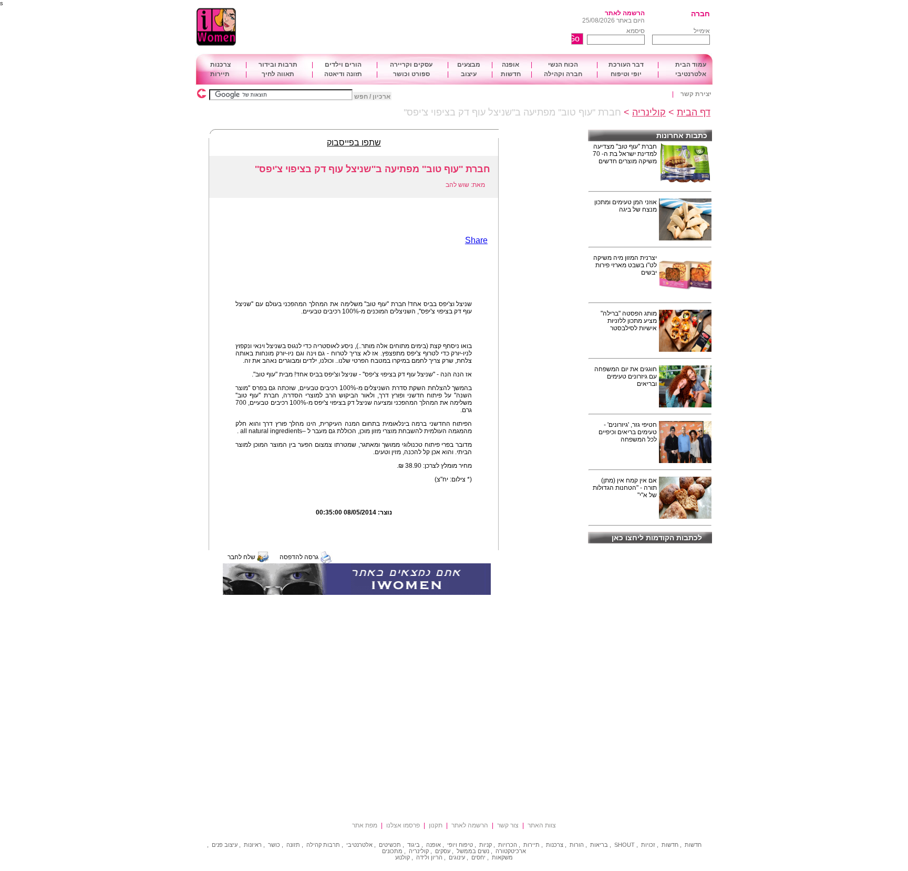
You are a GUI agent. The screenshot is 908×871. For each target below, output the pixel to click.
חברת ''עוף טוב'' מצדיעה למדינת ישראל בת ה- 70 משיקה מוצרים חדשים (625, 154)
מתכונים (392, 851)
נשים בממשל (473, 851)
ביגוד (413, 845)
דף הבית (693, 112)
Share (476, 240)
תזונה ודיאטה (343, 74)
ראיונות (253, 845)
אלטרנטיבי (690, 74)
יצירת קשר (695, 94)
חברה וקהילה (563, 74)
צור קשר (508, 825)
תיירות (220, 74)
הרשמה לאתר (625, 13)
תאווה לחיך (278, 74)
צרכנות (220, 64)
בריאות (599, 845)
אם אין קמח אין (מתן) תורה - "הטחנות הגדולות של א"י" (625, 488)
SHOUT (624, 845)
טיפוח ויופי (460, 845)
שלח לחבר (241, 557)
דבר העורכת (626, 64)
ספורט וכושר (411, 74)
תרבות (331, 845)
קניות (485, 845)
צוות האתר (542, 825)
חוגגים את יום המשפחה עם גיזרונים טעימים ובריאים (625, 376)
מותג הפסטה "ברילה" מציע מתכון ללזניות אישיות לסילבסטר (629, 321)
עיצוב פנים (225, 845)
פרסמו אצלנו (403, 825)
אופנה (510, 64)
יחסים (478, 857)
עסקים (442, 851)
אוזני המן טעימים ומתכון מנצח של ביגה (625, 205)
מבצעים (468, 64)
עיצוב (469, 74)
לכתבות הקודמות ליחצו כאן (657, 537)
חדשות (511, 74)
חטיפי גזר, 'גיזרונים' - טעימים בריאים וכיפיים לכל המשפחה (628, 432)
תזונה (293, 845)
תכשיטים (390, 845)
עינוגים (457, 857)
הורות (577, 845)
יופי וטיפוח (626, 74)
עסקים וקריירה (411, 64)
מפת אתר (364, 825)
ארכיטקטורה (511, 851)
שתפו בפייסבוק (354, 142)
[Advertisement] (425, 27)
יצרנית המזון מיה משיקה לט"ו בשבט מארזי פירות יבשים (625, 265)
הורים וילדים (343, 64)
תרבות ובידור (278, 64)
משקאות (502, 857)
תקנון (435, 825)
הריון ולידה (429, 857)
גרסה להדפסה (299, 557)
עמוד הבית (690, 64)
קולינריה (649, 112)
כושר (274, 845)
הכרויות (507, 845)
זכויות (648, 845)
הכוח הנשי (563, 64)
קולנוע (402, 857)
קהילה (314, 845)
